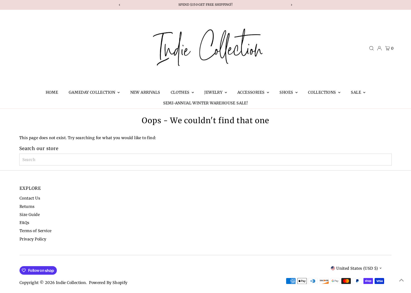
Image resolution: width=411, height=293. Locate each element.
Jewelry (213, 92)
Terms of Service (35, 230)
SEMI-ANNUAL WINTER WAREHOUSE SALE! (205, 103)
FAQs (24, 222)
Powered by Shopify (108, 282)
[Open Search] (371, 48)
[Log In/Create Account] (379, 48)
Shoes (286, 92)
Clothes (181, 92)
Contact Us (30, 198)
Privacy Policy (33, 239)
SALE (356, 92)
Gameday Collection (93, 92)
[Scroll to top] (401, 280)
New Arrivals (145, 92)
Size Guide (30, 214)
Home (52, 92)
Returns (27, 206)
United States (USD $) (357, 268)
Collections (322, 92)
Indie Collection (71, 282)
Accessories (251, 92)
